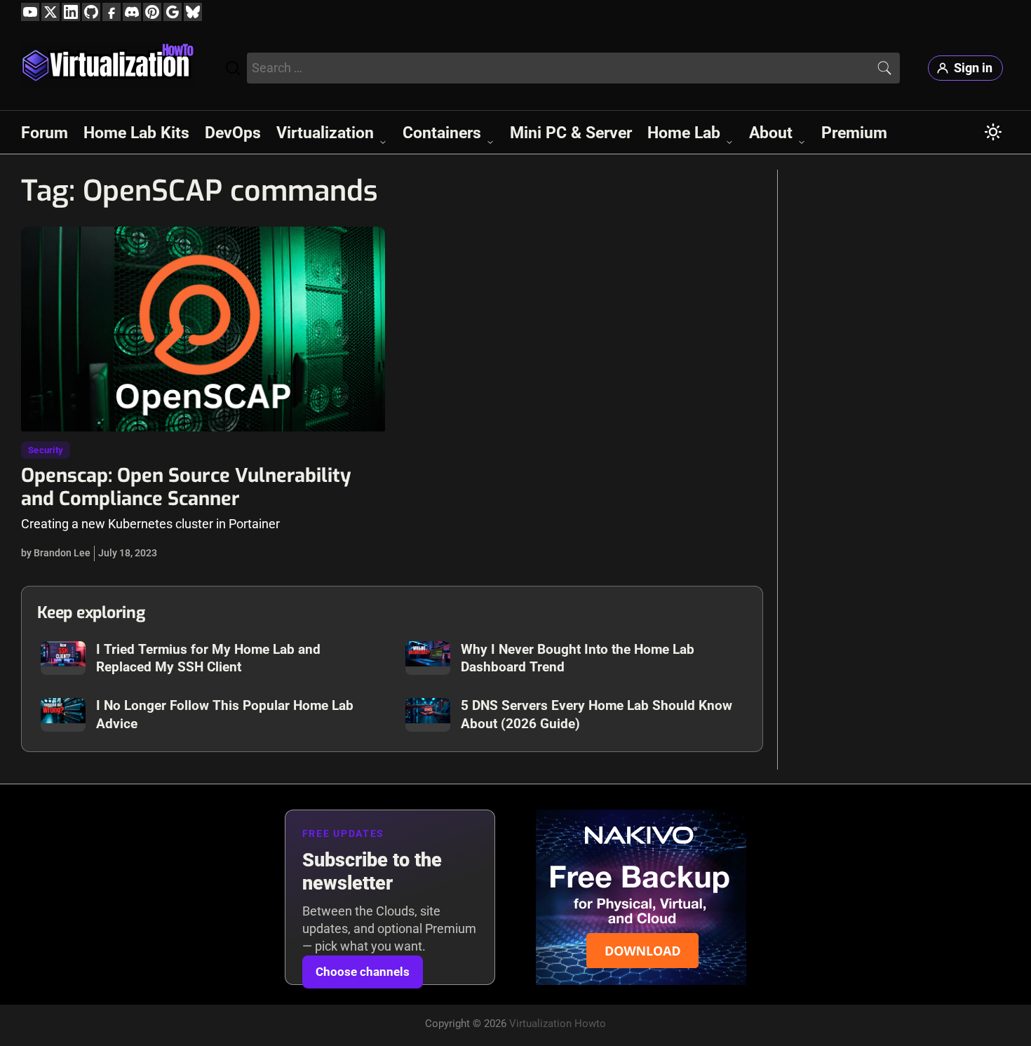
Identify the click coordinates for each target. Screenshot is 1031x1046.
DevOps (233, 132)
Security (45, 450)
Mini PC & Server (571, 132)
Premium (854, 132)
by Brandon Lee (55, 552)
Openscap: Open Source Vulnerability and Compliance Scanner (186, 487)
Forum (44, 132)
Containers (442, 132)
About (771, 132)
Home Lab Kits (136, 132)
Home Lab (683, 132)
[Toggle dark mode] (993, 132)
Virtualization (325, 132)
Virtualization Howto (557, 1023)
